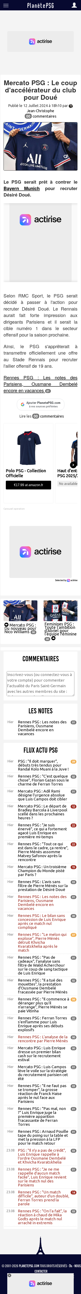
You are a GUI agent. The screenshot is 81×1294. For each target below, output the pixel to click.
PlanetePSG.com (29, 1266)
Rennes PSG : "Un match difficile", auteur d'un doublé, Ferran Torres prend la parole (43, 1198)
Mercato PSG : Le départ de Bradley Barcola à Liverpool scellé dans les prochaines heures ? (42, 812)
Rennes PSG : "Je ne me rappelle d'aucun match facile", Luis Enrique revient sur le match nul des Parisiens (42, 1177)
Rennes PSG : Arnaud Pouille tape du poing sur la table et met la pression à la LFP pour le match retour (43, 1137)
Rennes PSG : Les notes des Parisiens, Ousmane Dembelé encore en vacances (40, 384)
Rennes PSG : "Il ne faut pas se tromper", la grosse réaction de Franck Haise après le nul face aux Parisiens (42, 1093)
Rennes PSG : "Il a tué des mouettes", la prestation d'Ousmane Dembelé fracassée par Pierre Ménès (43, 986)
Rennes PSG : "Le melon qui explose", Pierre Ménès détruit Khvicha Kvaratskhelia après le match (42, 942)
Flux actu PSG (40, 750)
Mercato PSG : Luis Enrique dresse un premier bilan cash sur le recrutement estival (41, 1054)
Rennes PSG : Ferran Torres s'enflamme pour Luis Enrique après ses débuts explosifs (42, 1024)
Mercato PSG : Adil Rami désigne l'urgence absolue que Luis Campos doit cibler (42, 795)
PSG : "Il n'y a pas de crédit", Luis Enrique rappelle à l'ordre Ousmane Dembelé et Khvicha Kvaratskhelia (42, 1156)
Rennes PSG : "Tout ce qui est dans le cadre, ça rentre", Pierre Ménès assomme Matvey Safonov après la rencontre (43, 852)
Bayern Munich (22, 188)
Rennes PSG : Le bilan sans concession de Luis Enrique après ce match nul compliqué (42, 921)
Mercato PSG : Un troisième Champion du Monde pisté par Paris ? (42, 870)
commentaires (41, 116)
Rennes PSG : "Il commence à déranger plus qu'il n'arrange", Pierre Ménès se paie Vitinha (43, 1005)
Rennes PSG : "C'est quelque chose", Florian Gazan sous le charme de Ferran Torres (43, 780)
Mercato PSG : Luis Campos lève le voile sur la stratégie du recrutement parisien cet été (43, 1072)
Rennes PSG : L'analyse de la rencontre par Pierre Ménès (43, 1039)
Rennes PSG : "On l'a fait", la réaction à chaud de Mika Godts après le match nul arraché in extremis (42, 1217)
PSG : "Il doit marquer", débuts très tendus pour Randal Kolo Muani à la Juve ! (43, 765)
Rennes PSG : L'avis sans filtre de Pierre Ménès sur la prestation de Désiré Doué (43, 885)
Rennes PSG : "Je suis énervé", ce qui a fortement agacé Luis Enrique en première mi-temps (42, 831)
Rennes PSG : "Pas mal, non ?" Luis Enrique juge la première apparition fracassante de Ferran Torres (42, 1116)
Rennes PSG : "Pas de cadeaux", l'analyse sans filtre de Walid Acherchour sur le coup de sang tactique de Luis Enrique (43, 965)
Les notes (40, 711)
